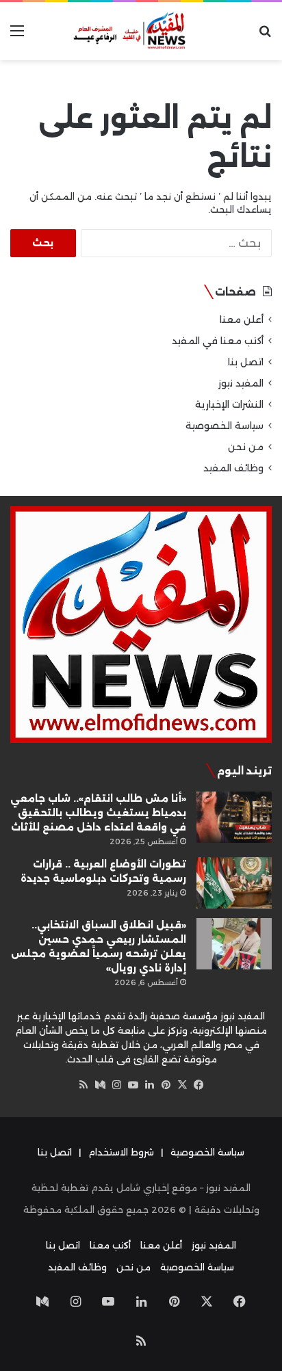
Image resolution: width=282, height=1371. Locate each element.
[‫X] (182, 1085)
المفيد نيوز (241, 383)
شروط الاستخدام (121, 1152)
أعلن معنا (242, 319)
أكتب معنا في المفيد (218, 340)
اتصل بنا (246, 361)
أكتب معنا (110, 1245)
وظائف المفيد (233, 467)
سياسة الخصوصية (224, 425)
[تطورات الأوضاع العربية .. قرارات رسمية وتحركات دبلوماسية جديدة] (234, 883)
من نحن (246, 446)
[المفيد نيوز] (141, 31)
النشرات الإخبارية (229, 404)
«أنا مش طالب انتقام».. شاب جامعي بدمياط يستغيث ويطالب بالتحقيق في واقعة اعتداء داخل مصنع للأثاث (98, 812)
